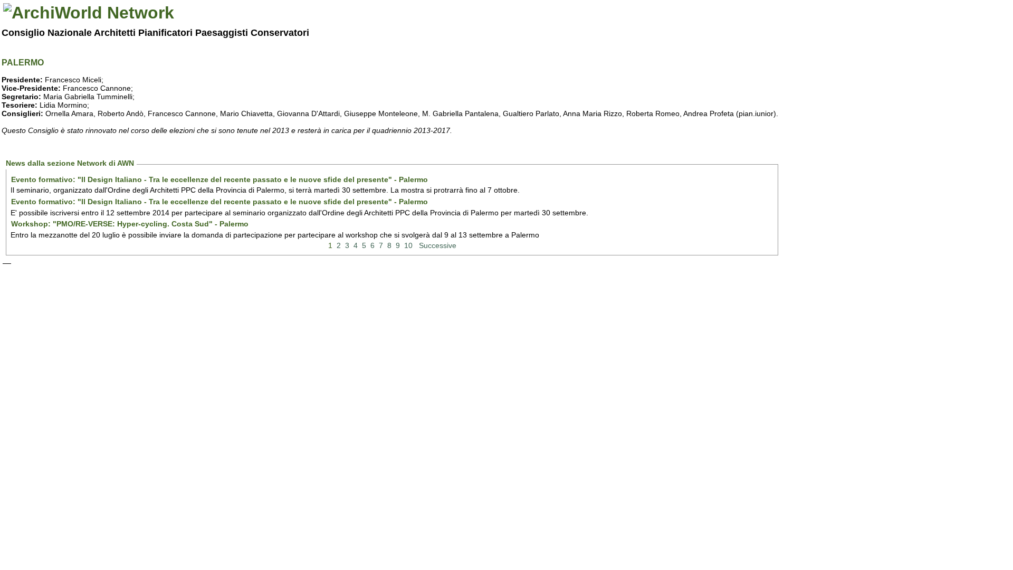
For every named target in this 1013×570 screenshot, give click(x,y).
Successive (437, 245)
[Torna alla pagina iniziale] (88, 12)
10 (408, 245)
